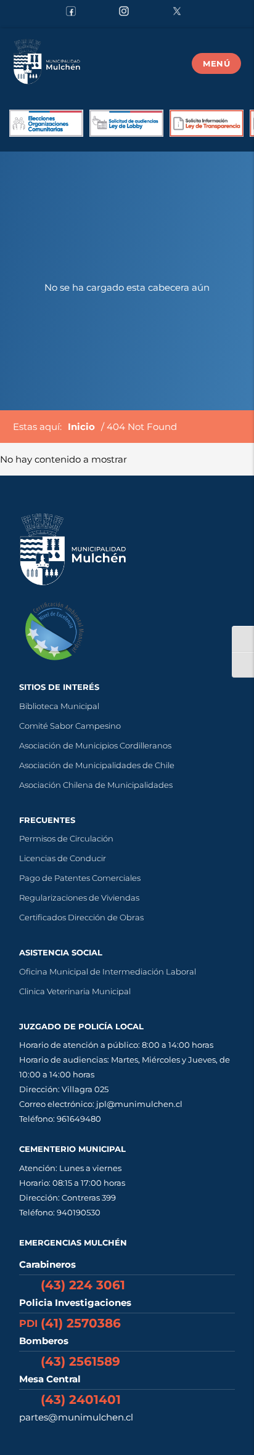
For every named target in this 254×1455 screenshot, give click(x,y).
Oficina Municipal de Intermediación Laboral (107, 971)
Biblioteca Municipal (59, 706)
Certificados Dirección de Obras (81, 917)
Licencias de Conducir (62, 858)
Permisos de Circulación (66, 838)
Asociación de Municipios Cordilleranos (95, 745)
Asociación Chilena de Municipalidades (96, 785)
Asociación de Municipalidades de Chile (96, 765)
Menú (216, 63)
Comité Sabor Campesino (70, 726)
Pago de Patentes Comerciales (80, 878)
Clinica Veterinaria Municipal (75, 991)
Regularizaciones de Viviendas (79, 897)
